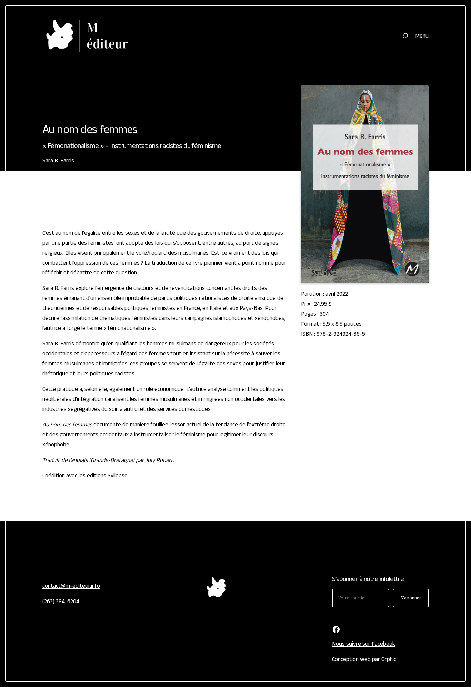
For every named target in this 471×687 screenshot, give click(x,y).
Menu (422, 36)
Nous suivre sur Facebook (363, 644)
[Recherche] (405, 35)
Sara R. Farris (58, 160)
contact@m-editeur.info (71, 586)
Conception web (351, 659)
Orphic (388, 659)
